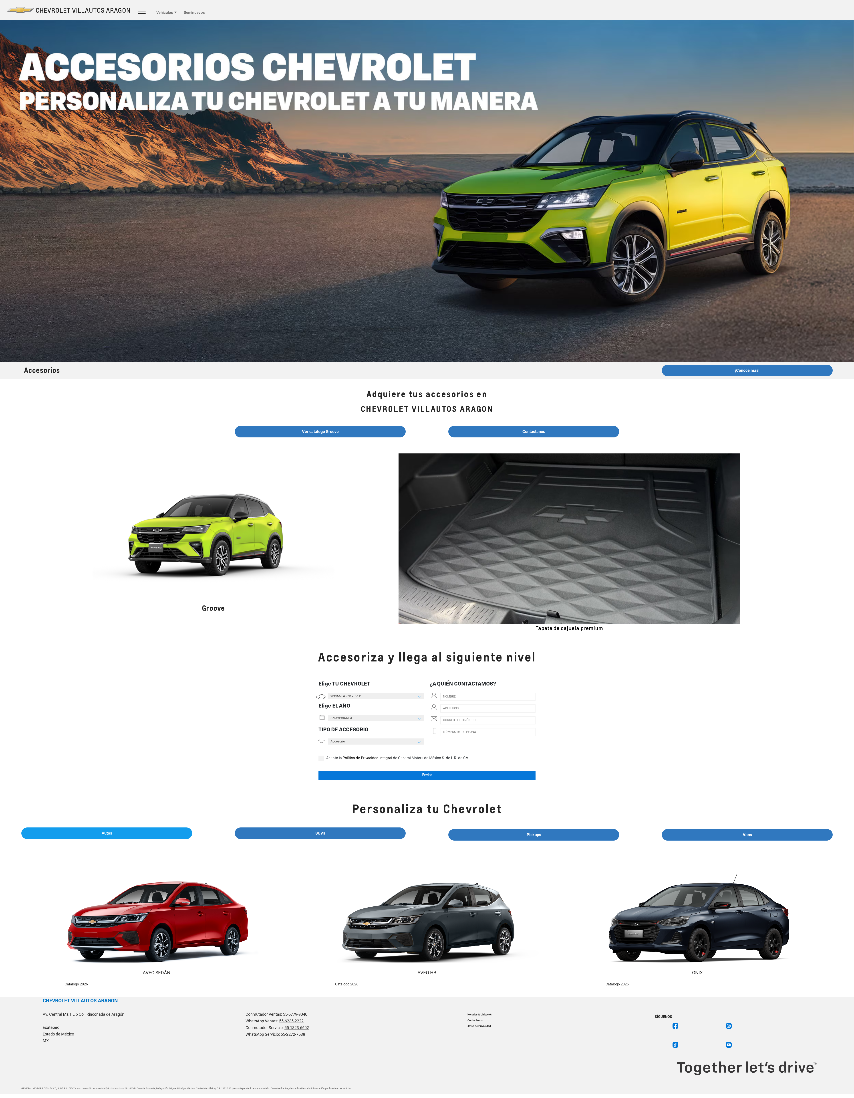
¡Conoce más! (747, 370)
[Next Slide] (755, 542)
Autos (107, 833)
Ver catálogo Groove (320, 431)
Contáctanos (533, 431)
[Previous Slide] (382, 542)
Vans (747, 834)
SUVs (320, 833)
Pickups (534, 834)
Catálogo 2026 (76, 984)
